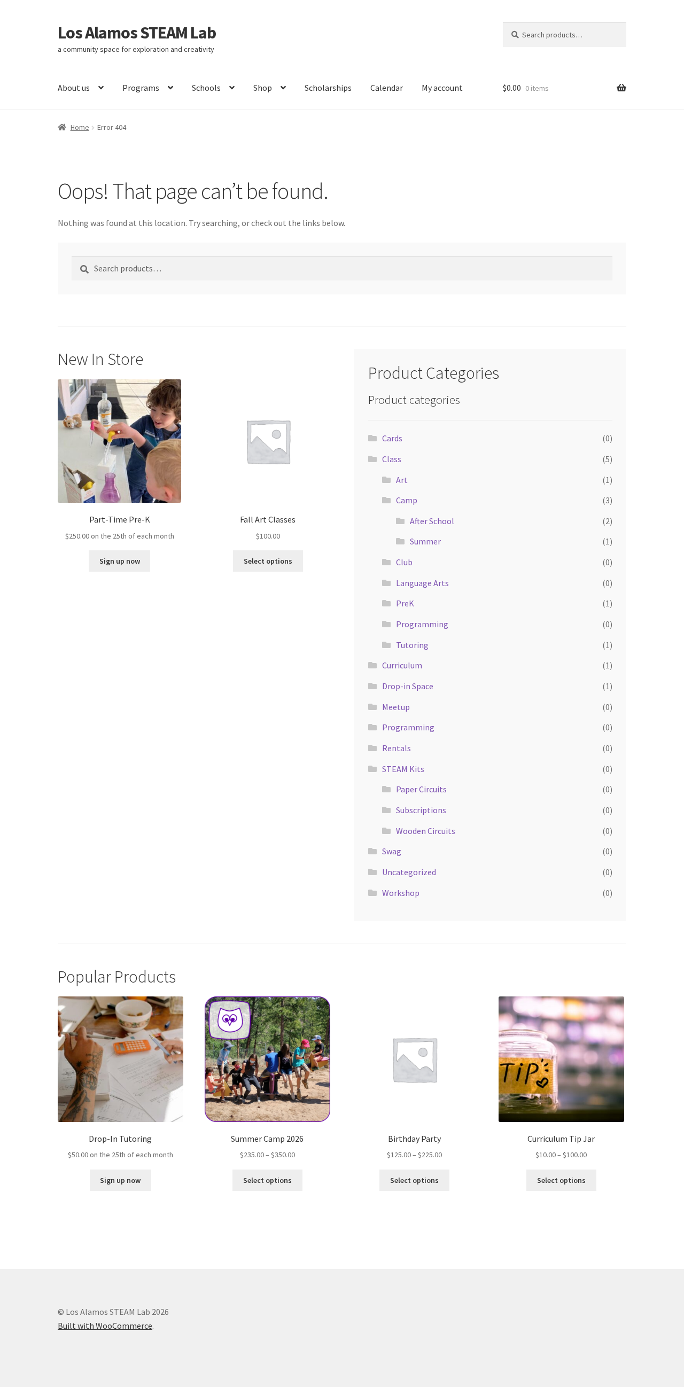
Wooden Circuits (425, 830)
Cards (392, 438)
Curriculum (402, 665)
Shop (262, 87)
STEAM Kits (403, 768)
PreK (405, 603)
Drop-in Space (407, 686)
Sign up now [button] (119, 561)
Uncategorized (409, 872)
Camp (406, 500)
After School (432, 521)
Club (404, 562)
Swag (391, 851)
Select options (268, 561)
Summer (425, 541)
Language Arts (422, 583)
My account (442, 87)
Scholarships (328, 87)
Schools (206, 87)
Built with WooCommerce (105, 1325)
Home (80, 127)
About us (74, 87)
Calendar (386, 87)
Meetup (396, 707)
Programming (422, 624)
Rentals (396, 748)
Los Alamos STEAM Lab (137, 32)
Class (391, 459)
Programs (140, 87)
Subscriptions (421, 810)
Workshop (400, 892)
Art (402, 479)
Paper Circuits (421, 789)
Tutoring (412, 645)
